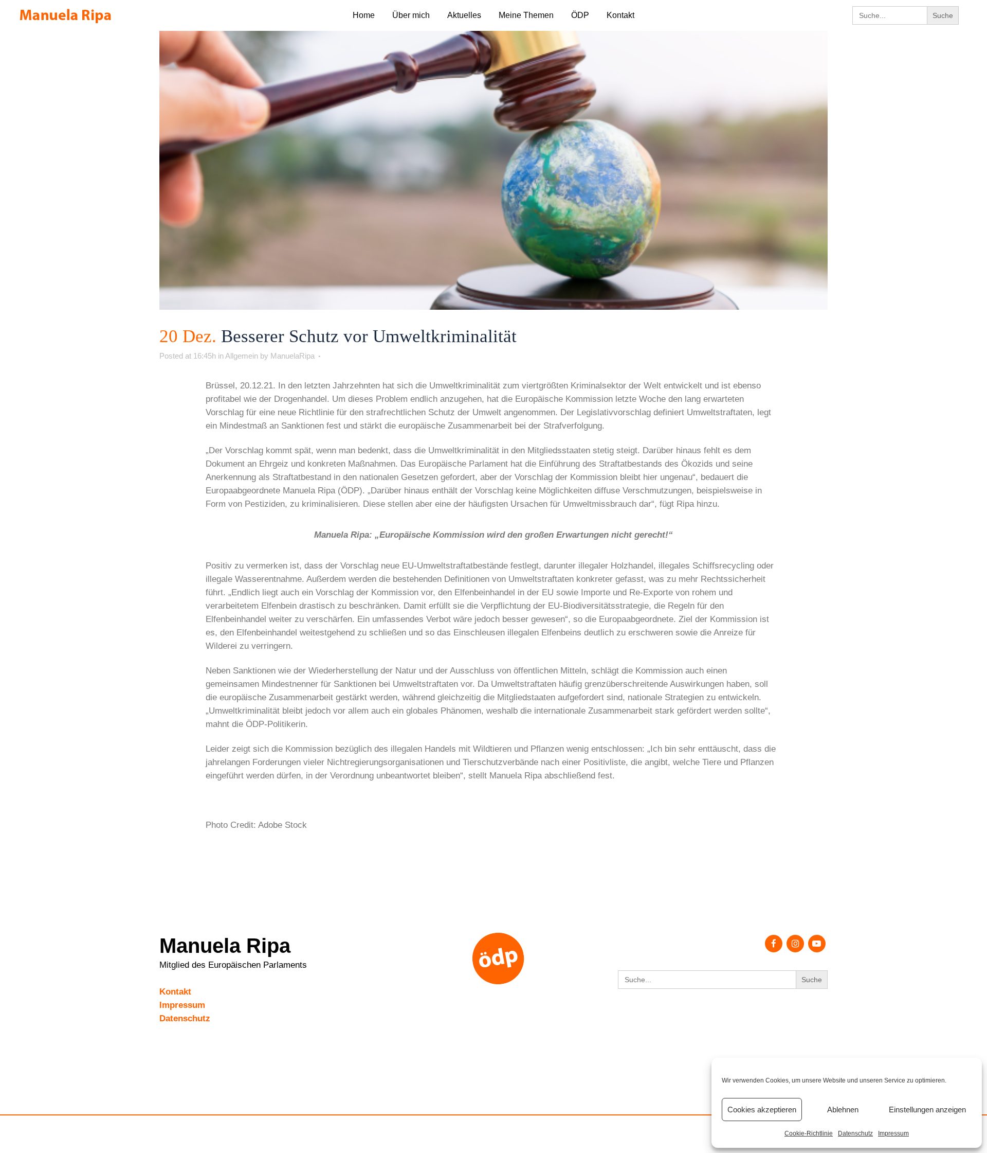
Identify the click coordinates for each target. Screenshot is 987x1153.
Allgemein (241, 355)
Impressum (893, 1133)
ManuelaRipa (292, 355)
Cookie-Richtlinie (808, 1133)
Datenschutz (855, 1133)
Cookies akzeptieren (761, 1109)
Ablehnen (842, 1109)
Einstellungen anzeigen (927, 1109)
